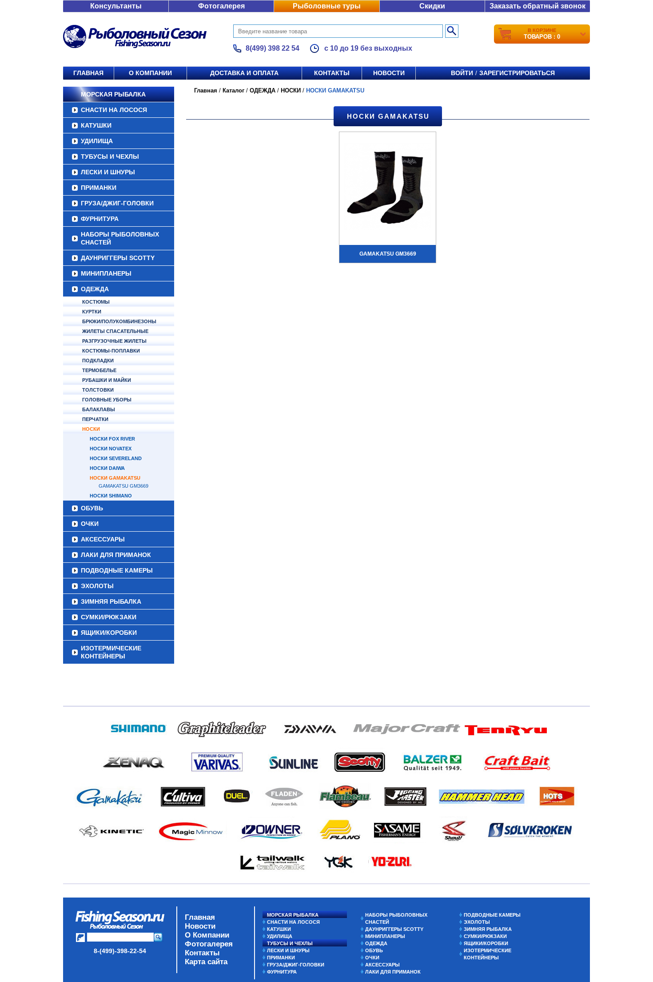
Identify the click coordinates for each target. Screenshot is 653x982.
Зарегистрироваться (517, 72)
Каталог (233, 90)
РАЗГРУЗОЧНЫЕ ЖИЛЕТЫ (114, 341)
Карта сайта (206, 962)
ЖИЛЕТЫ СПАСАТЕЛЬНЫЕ (115, 331)
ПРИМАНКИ (98, 187)
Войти (462, 72)
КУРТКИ (91, 311)
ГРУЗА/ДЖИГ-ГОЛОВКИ (117, 203)
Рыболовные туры (327, 6)
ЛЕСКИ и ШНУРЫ (108, 172)
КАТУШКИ (96, 125)
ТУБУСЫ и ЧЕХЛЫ (110, 156)
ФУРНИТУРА (100, 218)
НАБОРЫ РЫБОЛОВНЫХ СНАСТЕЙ (120, 238)
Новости (389, 72)
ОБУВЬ (92, 508)
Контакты (332, 72)
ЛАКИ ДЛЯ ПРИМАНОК (116, 554)
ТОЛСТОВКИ (98, 390)
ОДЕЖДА (95, 289)
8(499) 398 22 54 (272, 48)
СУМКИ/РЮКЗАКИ (108, 617)
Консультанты (116, 6)
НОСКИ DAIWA (107, 468)
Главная (88, 72)
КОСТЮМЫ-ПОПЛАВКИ (111, 350)
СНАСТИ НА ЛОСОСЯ (114, 109)
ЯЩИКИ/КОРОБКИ (109, 632)
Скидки (432, 6)
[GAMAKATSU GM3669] (387, 187)
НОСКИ (91, 429)
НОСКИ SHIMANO (111, 495)
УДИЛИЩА (97, 140)
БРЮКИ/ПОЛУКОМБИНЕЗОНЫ (119, 321)
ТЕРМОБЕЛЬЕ (99, 370)
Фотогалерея (221, 6)
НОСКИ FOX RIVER (112, 438)
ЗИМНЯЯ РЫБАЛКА (111, 601)
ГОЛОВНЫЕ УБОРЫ (106, 399)
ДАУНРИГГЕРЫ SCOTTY (118, 257)
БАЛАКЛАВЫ (98, 409)
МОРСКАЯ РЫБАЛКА (113, 94)
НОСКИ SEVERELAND (116, 458)
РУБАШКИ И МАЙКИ (106, 380)
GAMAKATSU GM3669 (123, 486)
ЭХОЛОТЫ (97, 585)
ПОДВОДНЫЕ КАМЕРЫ (117, 570)
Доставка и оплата (244, 72)
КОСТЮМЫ (96, 302)
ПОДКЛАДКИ (98, 360)
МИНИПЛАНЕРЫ (106, 273)
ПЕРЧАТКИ (95, 419)
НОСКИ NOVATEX (110, 448)
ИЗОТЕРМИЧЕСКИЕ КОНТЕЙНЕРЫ (111, 652)
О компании (150, 72)
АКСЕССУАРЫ (103, 539)
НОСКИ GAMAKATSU (115, 478)
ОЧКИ (90, 523)
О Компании (207, 935)
